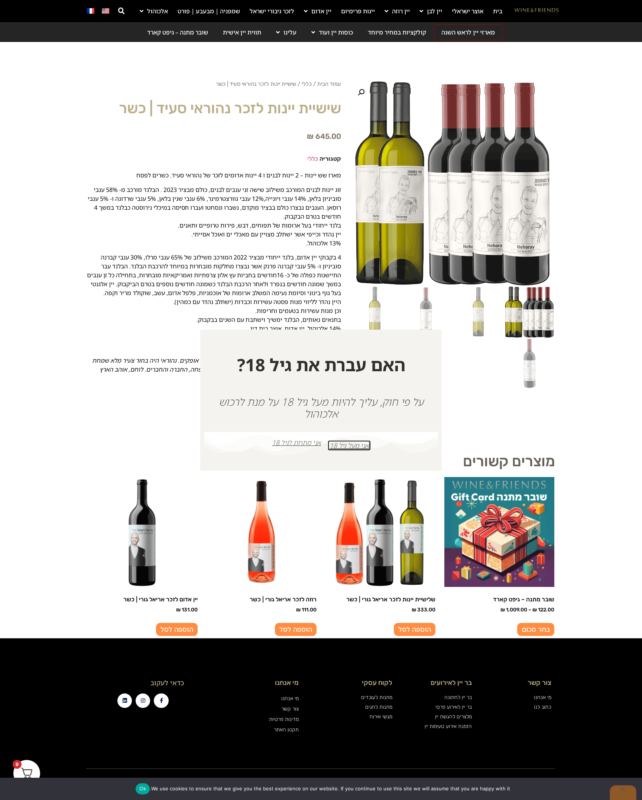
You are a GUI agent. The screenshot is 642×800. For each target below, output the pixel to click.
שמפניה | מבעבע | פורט (209, 11)
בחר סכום (536, 629)
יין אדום (321, 11)
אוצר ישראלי (467, 11)
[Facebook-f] (161, 700)
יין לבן (434, 11)
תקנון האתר (286, 729)
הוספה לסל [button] (414, 629)
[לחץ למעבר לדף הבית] (537, 11)
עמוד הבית (329, 84)
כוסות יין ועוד (336, 32)
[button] (121, 11)
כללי (307, 84)
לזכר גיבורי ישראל (272, 11)
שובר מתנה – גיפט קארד (177, 32)
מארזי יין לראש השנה (468, 32)
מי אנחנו (289, 698)
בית (497, 11)
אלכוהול (157, 11)
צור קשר (289, 709)
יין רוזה (401, 11)
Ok (142, 788)
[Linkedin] (124, 700)
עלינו (289, 32)
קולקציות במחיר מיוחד (397, 32)
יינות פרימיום (358, 11)
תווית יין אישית (242, 32)
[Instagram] (143, 700)
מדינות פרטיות (283, 719)
